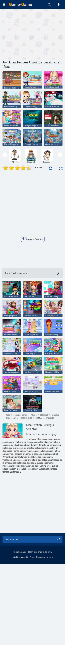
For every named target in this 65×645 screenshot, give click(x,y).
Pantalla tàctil (25, 418)
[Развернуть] (60, 168)
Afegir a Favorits (34, 239)
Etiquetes (40, 557)
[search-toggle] (49, 4)
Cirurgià (55, 415)
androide (49, 418)
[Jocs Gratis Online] (20, 4)
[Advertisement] (31, 33)
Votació (50, 557)
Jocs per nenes (20, 415)
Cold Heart (11, 418)
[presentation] (4, 154)
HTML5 (38, 418)
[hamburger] (4, 4)
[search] (58, 539)
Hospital (44, 415)
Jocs (8, 415)
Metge (33, 415)
